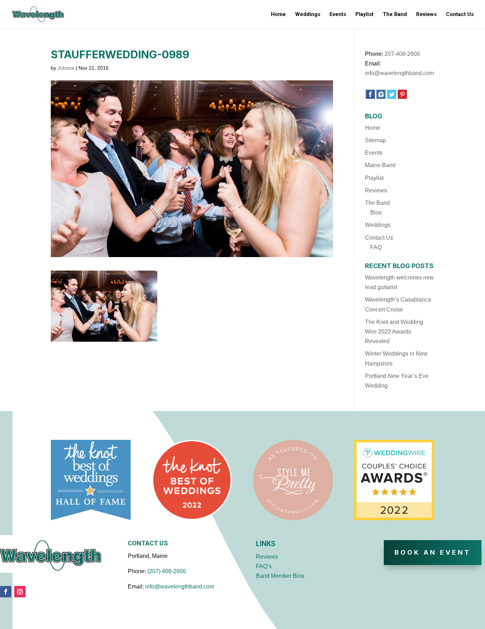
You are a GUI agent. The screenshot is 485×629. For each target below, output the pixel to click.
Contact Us (460, 14)
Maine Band (380, 165)
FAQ (376, 247)
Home (278, 14)
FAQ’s (264, 566)
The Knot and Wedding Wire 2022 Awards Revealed (394, 331)
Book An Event (432, 552)
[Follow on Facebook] (5, 591)
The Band (395, 14)
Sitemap (375, 140)
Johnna (66, 68)
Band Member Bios (280, 576)
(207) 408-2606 (166, 571)
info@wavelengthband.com (399, 73)
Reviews (426, 14)
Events (337, 14)
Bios (376, 212)
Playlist (364, 14)
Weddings (307, 14)
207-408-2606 (402, 54)
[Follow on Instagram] (20, 591)
